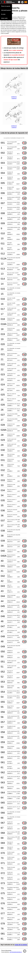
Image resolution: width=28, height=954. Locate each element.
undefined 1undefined (14, 97)
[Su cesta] (22, 2)
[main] (14, 476)
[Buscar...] (19, 2)
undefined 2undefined (14, 126)
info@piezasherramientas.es (16, 952)
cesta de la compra (21, 944)
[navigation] (1, 2)
